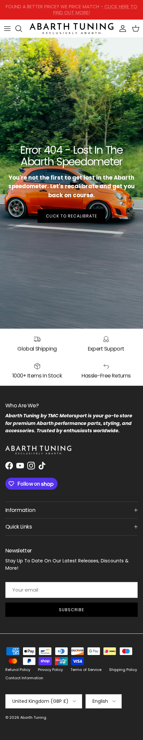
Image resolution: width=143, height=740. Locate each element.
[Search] (22, 28)
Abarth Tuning (33, 717)
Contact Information (24, 678)
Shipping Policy (123, 669)
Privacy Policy (50, 669)
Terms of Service (86, 669)
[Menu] (7, 28)
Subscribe (71, 610)
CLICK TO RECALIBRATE (71, 216)
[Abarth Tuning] (71, 29)
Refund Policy (17, 669)
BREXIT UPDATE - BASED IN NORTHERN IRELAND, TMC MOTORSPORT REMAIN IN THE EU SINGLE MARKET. (71, 12)
